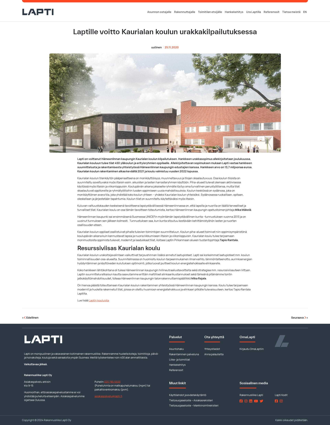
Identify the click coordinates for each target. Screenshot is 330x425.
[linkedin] (251, 401)
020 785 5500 (112, 382)
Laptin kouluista (99, 300)
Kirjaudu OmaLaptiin (252, 349)
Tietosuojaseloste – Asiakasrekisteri (191, 400)
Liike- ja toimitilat (179, 359)
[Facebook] (242, 401)
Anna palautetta (213, 354)
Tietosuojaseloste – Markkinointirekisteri (193, 405)
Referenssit (271, 12)
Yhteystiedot (212, 349)
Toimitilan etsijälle (210, 12)
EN (305, 12)
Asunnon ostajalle (159, 12)
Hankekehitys (234, 12)
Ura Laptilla (253, 12)
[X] (262, 401)
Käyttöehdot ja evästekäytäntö (187, 395)
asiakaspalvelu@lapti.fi (108, 396)
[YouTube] (256, 401)
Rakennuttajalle (184, 12)
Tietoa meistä (291, 12)
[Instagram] (246, 401)
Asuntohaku (176, 349)
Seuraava (297, 317)
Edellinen (32, 317)
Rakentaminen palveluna (184, 354)
